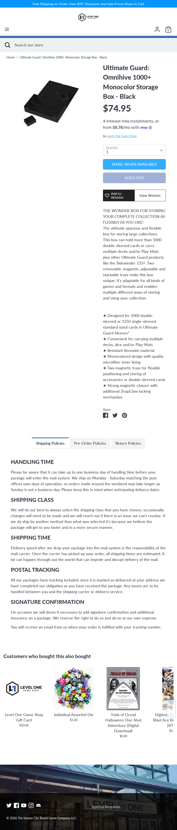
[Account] (157, 27)
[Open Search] (7, 45)
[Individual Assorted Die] (73, 688)
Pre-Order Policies (90, 443)
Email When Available (134, 164)
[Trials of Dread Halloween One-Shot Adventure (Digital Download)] (123, 688)
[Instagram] (31, 805)
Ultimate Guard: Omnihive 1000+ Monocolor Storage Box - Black (63, 57)
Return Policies (128, 443)
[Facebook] (16, 805)
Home (10, 57)
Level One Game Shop (122, 136)
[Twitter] (9, 805)
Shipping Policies (50, 443)
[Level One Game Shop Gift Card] (24, 688)
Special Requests (106, 806)
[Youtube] (23, 805)
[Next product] (171, 708)
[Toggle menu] (7, 29)
